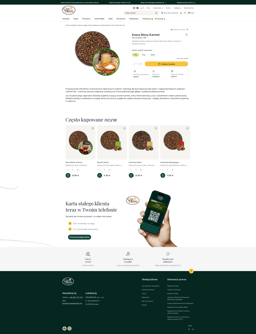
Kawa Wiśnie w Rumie (74, 162)
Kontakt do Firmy (189, 8)
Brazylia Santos (103, 162)
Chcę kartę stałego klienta (80, 237)
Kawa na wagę (82, 25)
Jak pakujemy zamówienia (150, 286)
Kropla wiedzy (157, 8)
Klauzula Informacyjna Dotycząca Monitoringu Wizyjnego (178, 298)
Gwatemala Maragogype (169, 162)
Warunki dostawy (147, 301)
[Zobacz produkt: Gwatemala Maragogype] (175, 142)
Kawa (76, 19)
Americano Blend (135, 162)
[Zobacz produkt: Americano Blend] (144, 142)
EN (193, 329)
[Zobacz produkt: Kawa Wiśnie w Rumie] (81, 142)
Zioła (110, 19)
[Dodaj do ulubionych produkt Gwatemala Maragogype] (187, 128)
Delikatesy (133, 19)
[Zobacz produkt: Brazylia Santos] (112, 142)
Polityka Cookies (172, 293)
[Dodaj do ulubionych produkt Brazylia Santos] (124, 128)
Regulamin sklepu (173, 286)
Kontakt (144, 305)
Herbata (66, 19)
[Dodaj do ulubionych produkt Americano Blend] (156, 128)
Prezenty (86, 19)
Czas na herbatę (71, 25)
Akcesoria (121, 19)
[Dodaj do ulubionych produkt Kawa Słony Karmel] (186, 34)
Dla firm (168, 8)
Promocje (159, 19)
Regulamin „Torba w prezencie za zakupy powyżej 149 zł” (178, 318)
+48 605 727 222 (76, 297)
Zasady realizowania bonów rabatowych (180, 303)
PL (189, 329)
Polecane (146, 19)
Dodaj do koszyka (68, 175)
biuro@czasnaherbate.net (72, 303)
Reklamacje (145, 297)
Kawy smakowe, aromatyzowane (99, 25)
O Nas (148, 8)
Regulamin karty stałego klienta (177, 307)
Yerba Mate (99, 19)
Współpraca (177, 8)
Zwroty (144, 293)
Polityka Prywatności (174, 290)
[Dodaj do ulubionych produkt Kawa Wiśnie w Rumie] (92, 128)
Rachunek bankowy (148, 290)
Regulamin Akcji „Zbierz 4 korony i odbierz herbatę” (178, 312)
